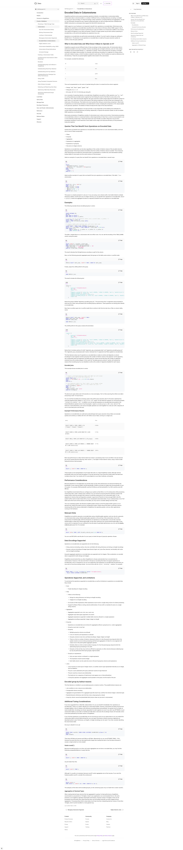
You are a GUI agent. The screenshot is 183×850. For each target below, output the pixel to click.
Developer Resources (42, 105)
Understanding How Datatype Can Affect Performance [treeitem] (47, 75)
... (75, 8)
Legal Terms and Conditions (108, 840)
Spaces (87, 821)
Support (39, 119)
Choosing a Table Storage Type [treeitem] (46, 24)
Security (39, 113)
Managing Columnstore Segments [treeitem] (48, 38)
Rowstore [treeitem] (40, 61)
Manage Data (40, 102)
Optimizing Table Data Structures (46, 89)
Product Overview (69, 819)
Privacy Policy (100, 835)
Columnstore (41, 26)
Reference (39, 110)
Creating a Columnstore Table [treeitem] (45, 54)
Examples (133, 22)
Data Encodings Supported (137, 33)
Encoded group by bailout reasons (139, 38)
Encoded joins (135, 25)
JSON (67, 282)
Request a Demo (68, 821)
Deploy (38, 15)
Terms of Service (108, 835)
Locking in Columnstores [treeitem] (45, 35)
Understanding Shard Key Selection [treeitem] (47, 68)
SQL (66, 161)
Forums (87, 819)
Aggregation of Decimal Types (139, 45)
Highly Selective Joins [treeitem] (45, 43)
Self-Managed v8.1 (69, 8)
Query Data (40, 99)
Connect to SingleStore (43, 18)
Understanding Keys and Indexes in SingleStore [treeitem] (47, 65)
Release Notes (40, 116)
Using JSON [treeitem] (41, 78)
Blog (107, 821)
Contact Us (109, 819)
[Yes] (130, 52)
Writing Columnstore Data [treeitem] (46, 32)
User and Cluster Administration (45, 108)
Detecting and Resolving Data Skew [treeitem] (47, 87)
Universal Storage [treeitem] (43, 52)
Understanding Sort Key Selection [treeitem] (46, 71)
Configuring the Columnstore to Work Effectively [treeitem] (47, 58)
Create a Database (42, 21)
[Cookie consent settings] (2, 848)
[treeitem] (46, 13)
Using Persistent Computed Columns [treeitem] (47, 81)
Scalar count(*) (135, 43)
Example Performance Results (139, 27)
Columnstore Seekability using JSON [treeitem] (48, 46)
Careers (108, 824)
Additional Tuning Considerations (138, 41)
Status (66, 829)
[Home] (37, 3)
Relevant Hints (134, 31)
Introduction (40, 12)
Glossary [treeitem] (39, 122)
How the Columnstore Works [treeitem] (46, 29)
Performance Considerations (137, 29)
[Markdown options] (131, 9)
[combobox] (133, 3)
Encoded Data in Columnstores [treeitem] (47, 40)
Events (87, 824)
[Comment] (137, 52)
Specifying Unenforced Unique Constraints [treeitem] (46, 93)
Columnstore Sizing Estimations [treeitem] (47, 49)
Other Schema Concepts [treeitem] (44, 84)
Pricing (66, 824)
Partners (108, 827)
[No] (134, 52)
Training (87, 827)
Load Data (39, 96)
